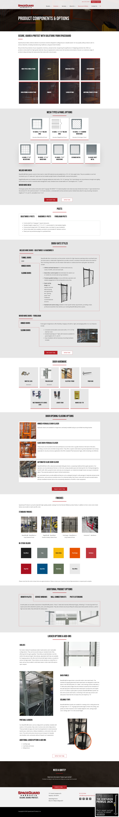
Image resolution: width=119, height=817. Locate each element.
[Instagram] (90, 799)
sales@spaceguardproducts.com (87, 795)
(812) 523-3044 (86, 1)
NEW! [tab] (26, 259)
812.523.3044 (82, 793)
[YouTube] (84, 799)
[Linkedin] (80, 799)
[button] (96, 2)
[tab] (27, 217)
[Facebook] (87, 799)
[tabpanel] (59, 228)
